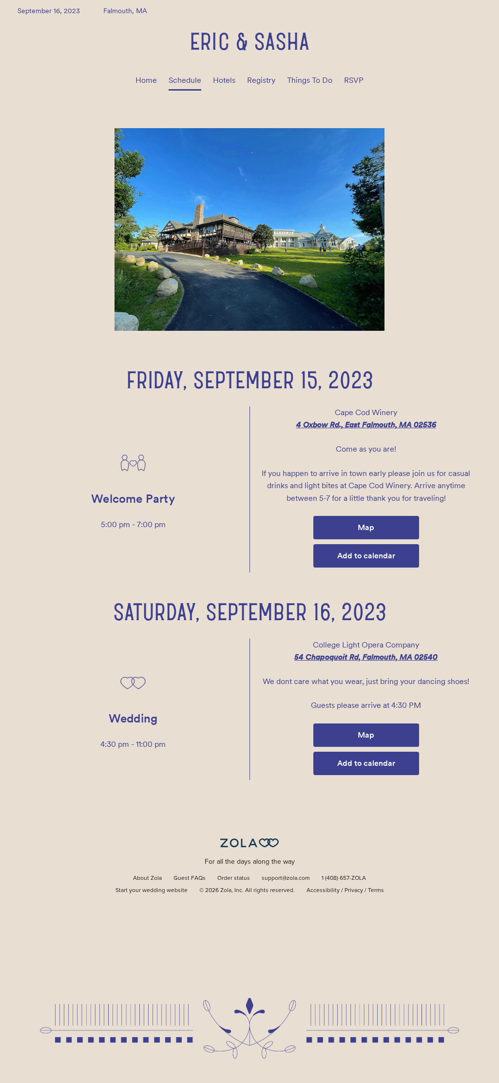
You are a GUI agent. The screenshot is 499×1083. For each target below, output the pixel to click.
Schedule (185, 80)
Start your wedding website (151, 890)
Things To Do (309, 80)
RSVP (354, 80)
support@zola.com (286, 878)
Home (146, 80)
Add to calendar (366, 555)
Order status (233, 878)
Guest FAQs (189, 878)
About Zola (147, 878)
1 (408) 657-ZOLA (344, 878)
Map (366, 527)
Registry (261, 80)
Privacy (354, 890)
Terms (376, 890)
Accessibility (323, 890)
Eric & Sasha (249, 41)
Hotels (224, 80)
